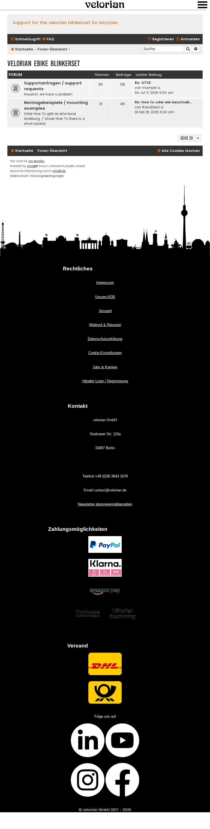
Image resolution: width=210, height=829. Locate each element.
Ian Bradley (36, 161)
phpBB (31, 166)
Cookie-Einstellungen (105, 353)
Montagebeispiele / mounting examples (56, 105)
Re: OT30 (143, 82)
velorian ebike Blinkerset (43, 63)
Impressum (105, 283)
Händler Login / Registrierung (105, 381)
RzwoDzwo (151, 107)
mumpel (149, 87)
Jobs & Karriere (105, 367)
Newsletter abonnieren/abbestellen (105, 504)
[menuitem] (48, 39)
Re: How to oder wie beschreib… (163, 102)
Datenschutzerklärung (105, 339)
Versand (105, 311)
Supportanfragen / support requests (53, 86)
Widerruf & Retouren (105, 325)
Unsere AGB (105, 297)
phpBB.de (59, 171)
